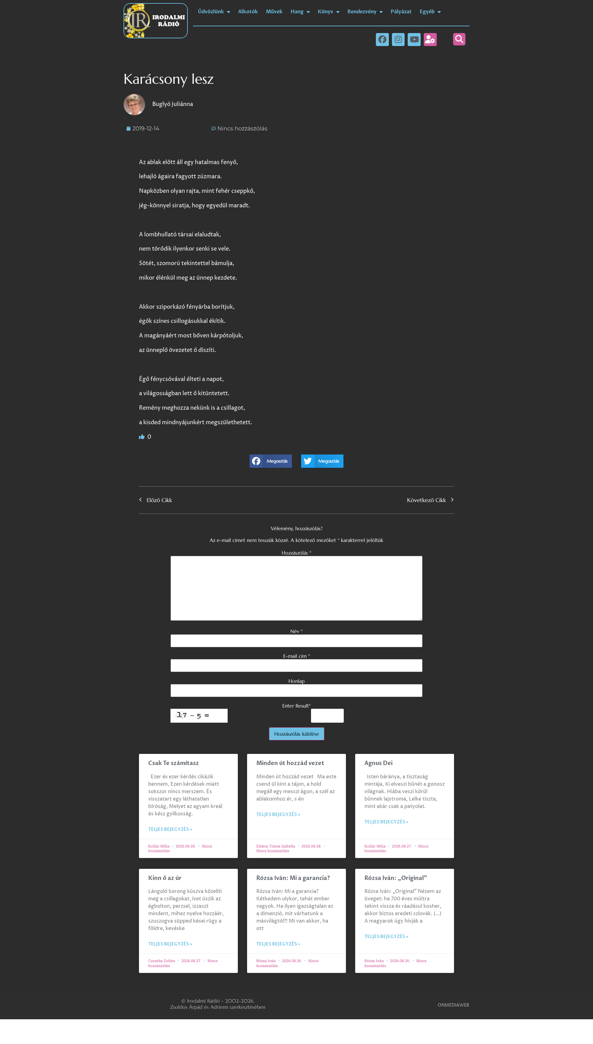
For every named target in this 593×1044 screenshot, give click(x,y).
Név (296, 631)
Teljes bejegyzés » (170, 829)
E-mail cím (296, 655)
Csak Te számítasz (173, 763)
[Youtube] (414, 39)
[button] (459, 39)
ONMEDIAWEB (453, 1005)
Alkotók (248, 11)
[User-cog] (430, 39)
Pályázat (401, 11)
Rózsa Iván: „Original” (395, 878)
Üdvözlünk (211, 11)
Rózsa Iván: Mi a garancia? (293, 878)
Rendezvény (361, 11)
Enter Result (296, 705)
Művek (274, 11)
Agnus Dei (378, 763)
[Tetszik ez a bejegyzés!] (142, 437)
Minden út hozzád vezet (290, 763)
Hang (297, 11)
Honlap (296, 680)
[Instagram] (398, 39)
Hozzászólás (296, 552)
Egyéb (427, 11)
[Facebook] (382, 39)
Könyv (325, 11)
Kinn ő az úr (165, 878)
